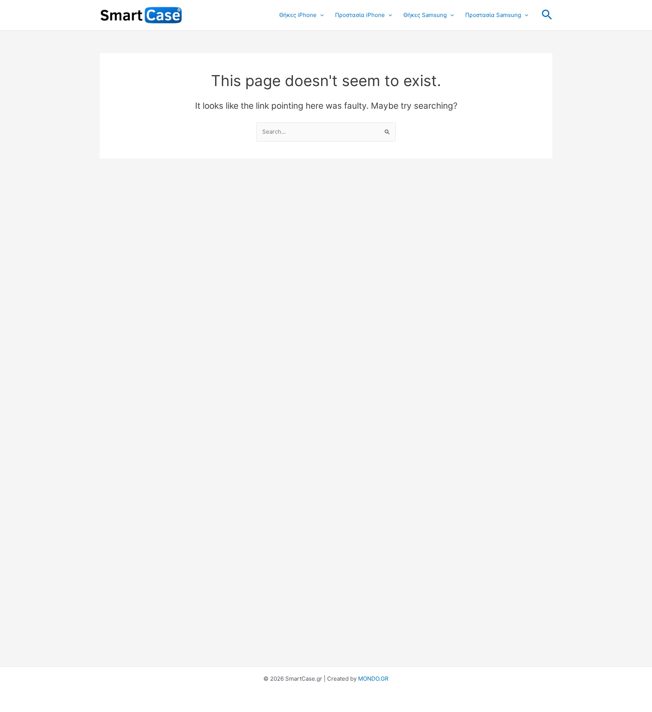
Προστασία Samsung (493, 14)
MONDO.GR (373, 678)
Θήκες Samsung (425, 14)
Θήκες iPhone (298, 14)
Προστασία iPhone (360, 14)
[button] (320, 15)
